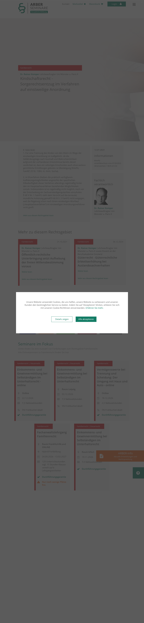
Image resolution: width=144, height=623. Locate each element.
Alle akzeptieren (86, 319)
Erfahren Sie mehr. (95, 307)
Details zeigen (62, 319)
